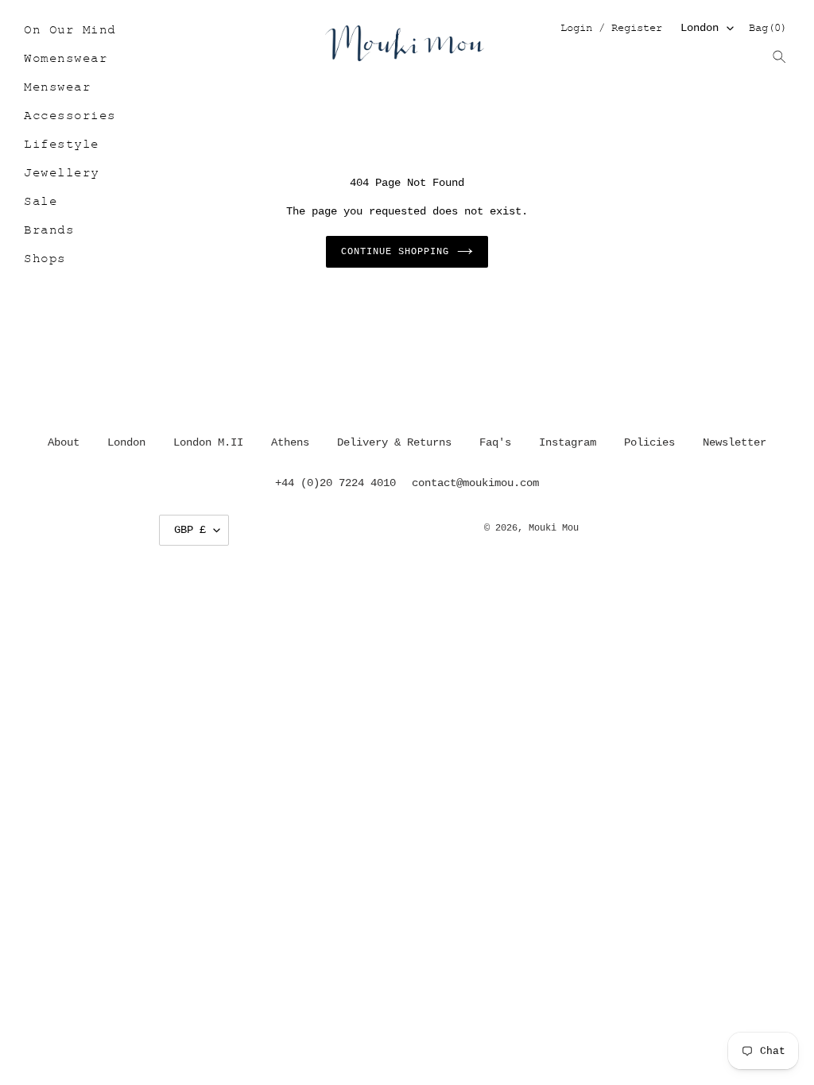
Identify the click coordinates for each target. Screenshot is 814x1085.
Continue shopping (394, 251)
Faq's (495, 442)
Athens (290, 442)
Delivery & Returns (394, 442)
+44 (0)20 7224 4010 (335, 483)
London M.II (208, 442)
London (699, 27)
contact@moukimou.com (475, 483)
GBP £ (190, 529)
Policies (649, 442)
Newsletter (734, 442)
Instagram (567, 442)
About (63, 442)
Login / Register (611, 29)
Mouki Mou (554, 528)
